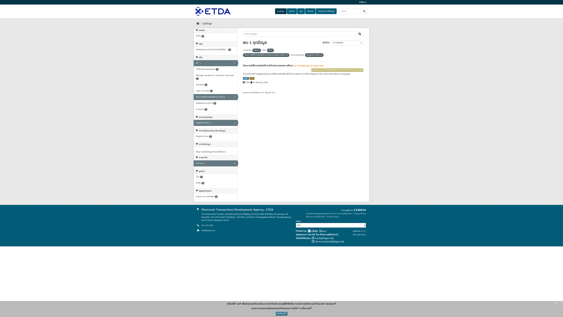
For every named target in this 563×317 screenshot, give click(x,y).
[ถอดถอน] (259, 50)
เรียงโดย (326, 42)
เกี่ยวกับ (310, 11)
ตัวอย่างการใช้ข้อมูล (326, 11)
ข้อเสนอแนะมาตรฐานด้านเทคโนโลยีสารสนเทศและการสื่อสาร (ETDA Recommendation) (337, 70)
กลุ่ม (301, 11)
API (263, 92)
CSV (252, 78)
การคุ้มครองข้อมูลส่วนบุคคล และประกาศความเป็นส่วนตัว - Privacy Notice (336, 213)
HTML (246, 78)
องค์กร (292, 11)
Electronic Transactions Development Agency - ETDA (237, 209)
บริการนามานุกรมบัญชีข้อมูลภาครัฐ (329, 241)
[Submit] (364, 11)
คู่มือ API (272, 92)
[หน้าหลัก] (197, 24)
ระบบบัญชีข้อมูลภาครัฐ (324, 238)
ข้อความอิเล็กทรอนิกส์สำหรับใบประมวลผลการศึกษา (268, 66)
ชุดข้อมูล (280, 11)
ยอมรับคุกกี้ (281, 313)
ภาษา (298, 221)
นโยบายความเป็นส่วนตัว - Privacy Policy (322, 216)
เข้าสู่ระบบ (362, 2)
